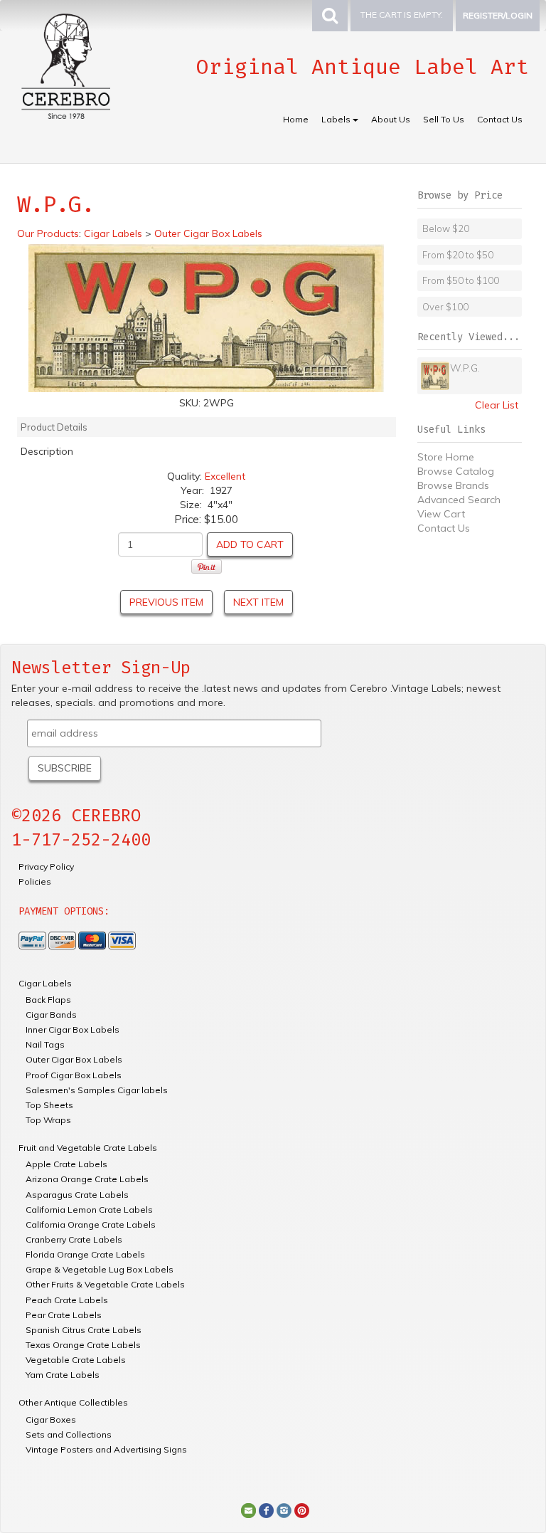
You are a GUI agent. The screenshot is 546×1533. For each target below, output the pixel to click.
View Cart (441, 513)
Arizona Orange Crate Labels (87, 1179)
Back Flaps (48, 999)
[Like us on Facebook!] (266, 1509)
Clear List (496, 405)
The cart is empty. (401, 14)
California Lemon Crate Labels (89, 1209)
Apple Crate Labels (66, 1164)
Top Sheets (49, 1105)
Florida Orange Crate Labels (85, 1254)
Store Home (445, 457)
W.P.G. (465, 368)
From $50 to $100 (460, 280)
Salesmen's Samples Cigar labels (97, 1090)
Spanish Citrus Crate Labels (83, 1329)
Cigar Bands (51, 1014)
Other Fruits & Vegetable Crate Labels (105, 1284)
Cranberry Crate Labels (74, 1239)
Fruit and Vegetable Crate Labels (87, 1147)
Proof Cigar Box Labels (74, 1075)
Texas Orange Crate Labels (83, 1344)
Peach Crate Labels (67, 1300)
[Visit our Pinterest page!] (301, 1509)
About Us (390, 119)
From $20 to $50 (457, 254)
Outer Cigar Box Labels (74, 1059)
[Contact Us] (248, 1509)
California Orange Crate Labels (91, 1224)
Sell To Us (443, 119)
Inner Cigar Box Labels (72, 1029)
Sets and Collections (69, 1434)
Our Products (48, 233)
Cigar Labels (45, 983)
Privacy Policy (46, 866)
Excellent (225, 476)
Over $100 (445, 306)
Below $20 (445, 228)
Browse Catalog (455, 471)
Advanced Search (458, 499)
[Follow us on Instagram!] (284, 1509)
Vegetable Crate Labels (76, 1359)
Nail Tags (45, 1044)
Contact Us (500, 119)
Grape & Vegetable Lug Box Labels (99, 1269)
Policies (34, 881)
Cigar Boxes (51, 1419)
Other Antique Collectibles (73, 1402)
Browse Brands (453, 485)
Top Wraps (48, 1120)
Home (296, 119)
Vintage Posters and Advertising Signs (106, 1449)
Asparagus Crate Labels (77, 1194)
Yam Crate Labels (63, 1374)
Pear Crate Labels (64, 1315)
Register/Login (497, 15)
